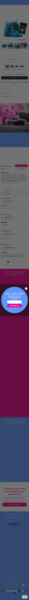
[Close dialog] (26, 288)
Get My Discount (14, 306)
